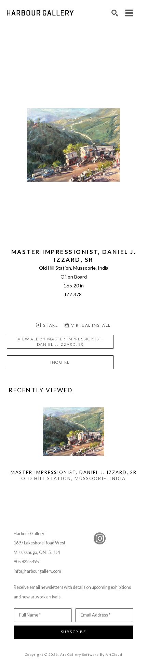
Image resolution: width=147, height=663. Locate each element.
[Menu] (129, 13)
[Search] (114, 13)
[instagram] (100, 538)
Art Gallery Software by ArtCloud (91, 654)
